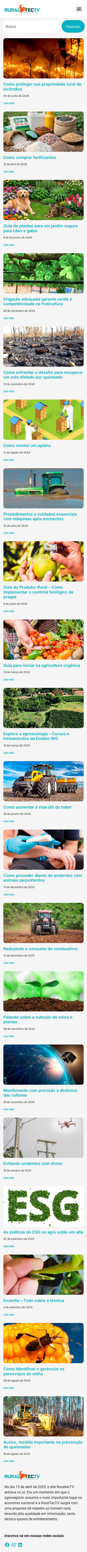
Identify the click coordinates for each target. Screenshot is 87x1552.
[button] (79, 9)
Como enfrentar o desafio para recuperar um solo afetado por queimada (43, 375)
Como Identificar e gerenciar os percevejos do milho (33, 1371)
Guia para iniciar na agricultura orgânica (41, 665)
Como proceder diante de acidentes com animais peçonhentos (42, 878)
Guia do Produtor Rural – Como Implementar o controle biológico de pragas (38, 592)
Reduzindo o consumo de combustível (40, 948)
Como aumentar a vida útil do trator (37, 807)
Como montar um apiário (27, 445)
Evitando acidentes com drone (32, 1163)
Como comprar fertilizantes (29, 157)
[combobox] (31, 26)
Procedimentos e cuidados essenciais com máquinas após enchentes (40, 516)
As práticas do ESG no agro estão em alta (43, 1232)
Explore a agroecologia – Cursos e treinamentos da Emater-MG (36, 736)
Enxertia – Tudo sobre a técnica (33, 1300)
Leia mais (8, 103)
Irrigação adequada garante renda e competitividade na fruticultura (37, 301)
